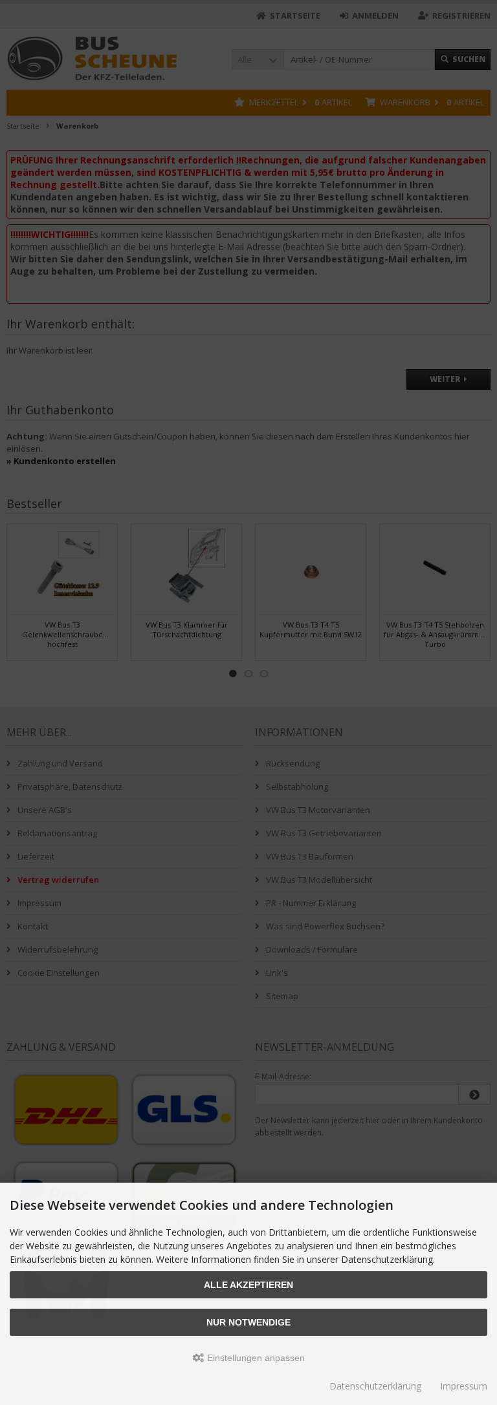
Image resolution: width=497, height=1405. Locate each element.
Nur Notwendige (248, 1322)
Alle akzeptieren (248, 1285)
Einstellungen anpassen (254, 1358)
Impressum (463, 1386)
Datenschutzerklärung (375, 1386)
